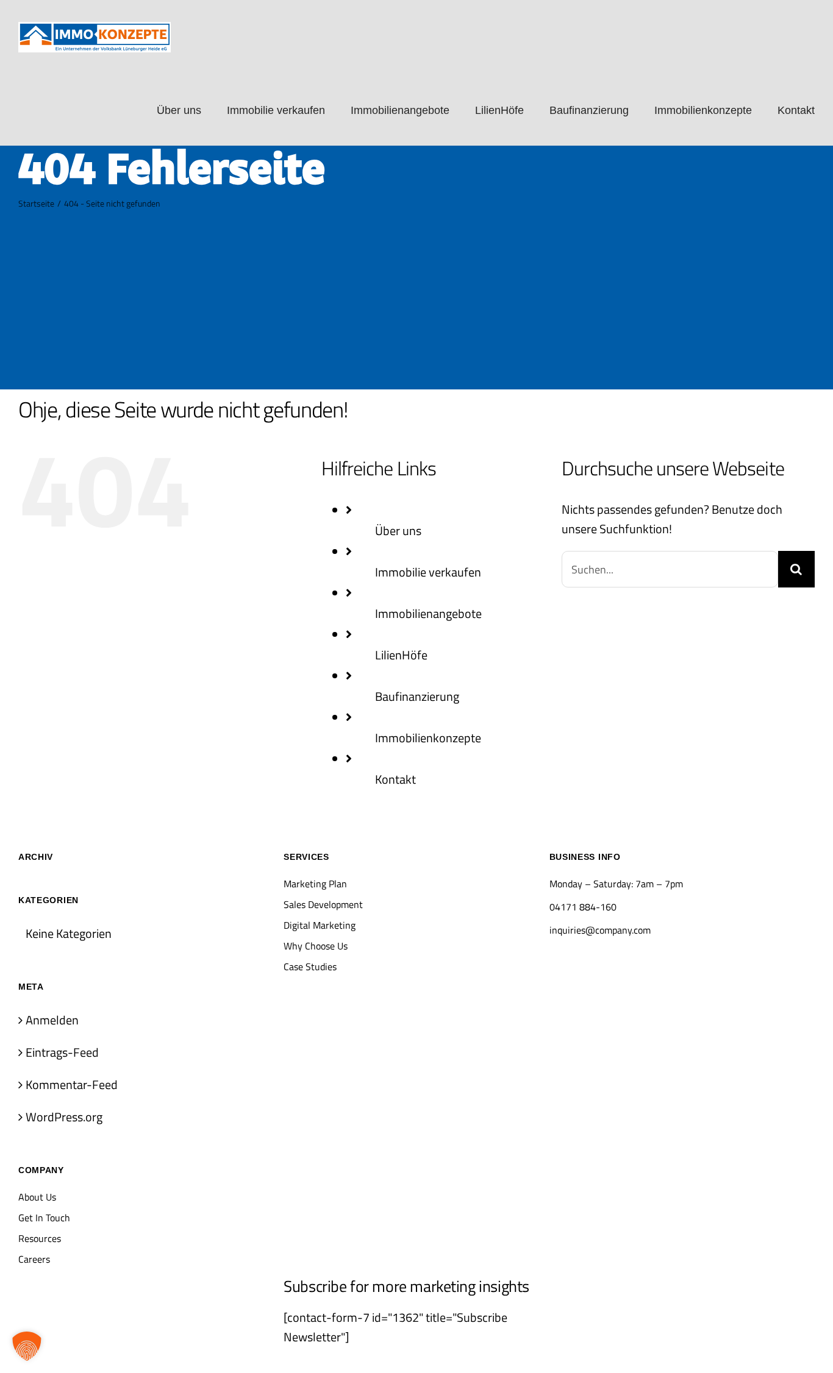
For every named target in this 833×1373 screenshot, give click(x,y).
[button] (27, 1346)
